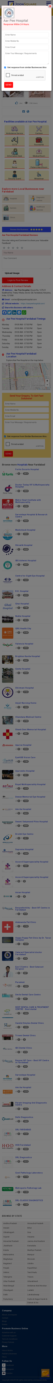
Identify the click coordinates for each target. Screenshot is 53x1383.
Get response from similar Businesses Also (26, 67)
